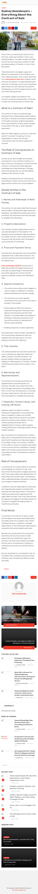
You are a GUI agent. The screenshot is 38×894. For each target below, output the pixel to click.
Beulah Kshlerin (13, 22)
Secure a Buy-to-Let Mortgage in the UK (23, 806)
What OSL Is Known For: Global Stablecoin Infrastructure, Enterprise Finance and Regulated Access (25, 676)
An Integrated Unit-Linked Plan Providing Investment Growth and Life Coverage (25, 753)
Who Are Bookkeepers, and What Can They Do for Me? (18, 840)
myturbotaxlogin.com (19, 890)
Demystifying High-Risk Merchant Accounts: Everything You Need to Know (24, 723)
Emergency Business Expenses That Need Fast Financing (24, 660)
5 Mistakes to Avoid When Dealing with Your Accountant (17, 861)
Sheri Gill (19, 697)
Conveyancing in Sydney (11, 266)
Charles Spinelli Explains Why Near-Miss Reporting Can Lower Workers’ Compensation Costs (23, 778)
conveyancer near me (14, 79)
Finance (3, 7)
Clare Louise (20, 665)
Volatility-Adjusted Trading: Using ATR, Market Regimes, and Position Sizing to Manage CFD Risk (23, 797)
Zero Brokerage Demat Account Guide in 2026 (23, 815)
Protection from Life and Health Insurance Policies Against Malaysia (24, 739)
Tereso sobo (20, 729)
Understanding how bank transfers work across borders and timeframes (24, 693)
